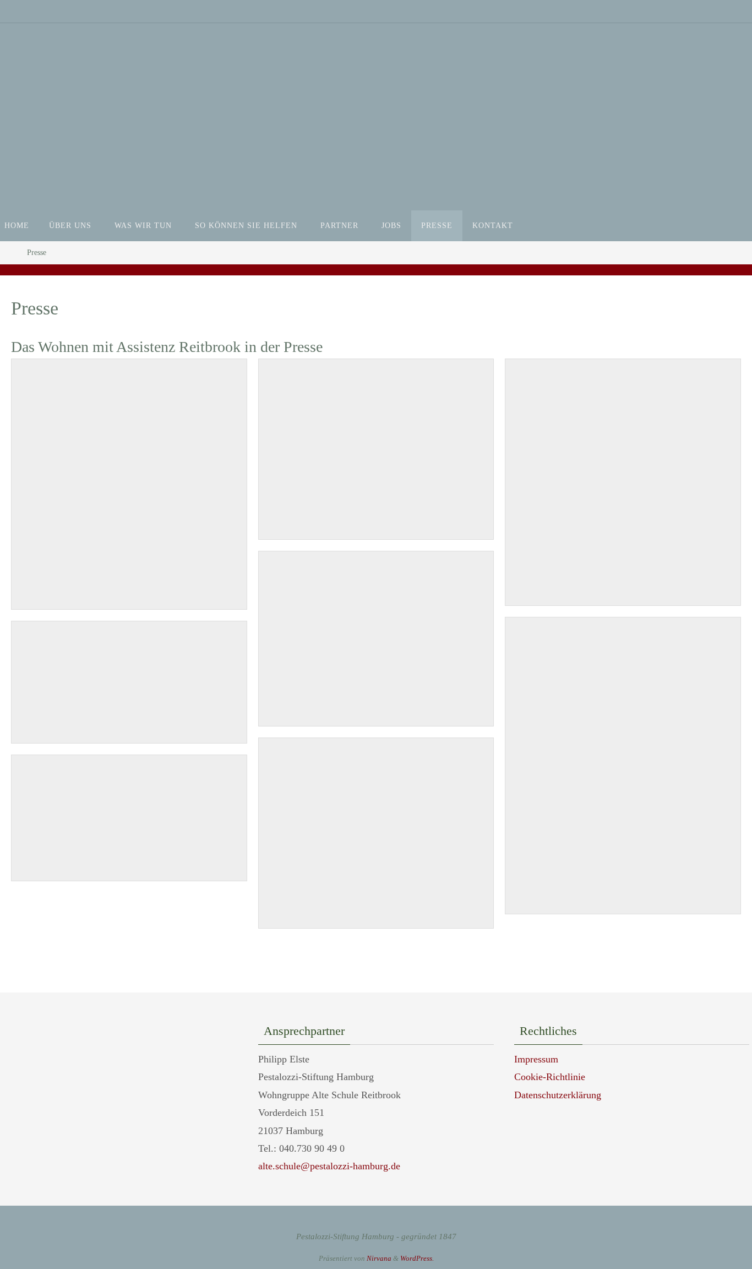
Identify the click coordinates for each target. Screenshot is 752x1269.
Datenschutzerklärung (557, 1094)
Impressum (536, 1059)
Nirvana (379, 1258)
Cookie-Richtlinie (549, 1076)
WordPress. (417, 1258)
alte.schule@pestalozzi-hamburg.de (329, 1166)
